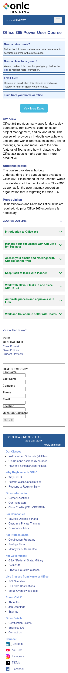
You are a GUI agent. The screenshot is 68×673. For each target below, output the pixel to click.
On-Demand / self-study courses (27, 461)
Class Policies (11, 350)
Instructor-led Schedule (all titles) (28, 456)
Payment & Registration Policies (27, 465)
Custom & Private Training (24, 523)
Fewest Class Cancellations (24, 482)
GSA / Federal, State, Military (25, 560)
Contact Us (15, 632)
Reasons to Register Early (24, 486)
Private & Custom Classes (23, 570)
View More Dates (34, 108)
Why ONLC (15, 477)
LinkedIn (17, 644)
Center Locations (18, 498)
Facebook (16, 669)
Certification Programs (21, 539)
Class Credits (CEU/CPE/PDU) (26, 507)
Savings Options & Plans (23, 519)
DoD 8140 (14, 565)
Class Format (11, 346)
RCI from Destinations (21, 586)
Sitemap (13, 611)
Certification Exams (20, 623)
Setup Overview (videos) (23, 590)
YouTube (17, 650)
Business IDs (16, 627)
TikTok (16, 662)
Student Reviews (13, 354)
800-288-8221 (16, 19)
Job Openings (16, 607)
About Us (13, 602)
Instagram (18, 656)
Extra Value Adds (18, 528)
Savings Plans (16, 544)
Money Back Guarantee (22, 549)
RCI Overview (16, 581)
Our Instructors (17, 502)
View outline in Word (15, 330)
